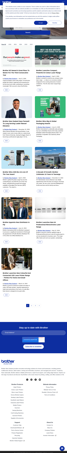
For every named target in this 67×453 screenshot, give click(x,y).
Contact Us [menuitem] (50, 425)
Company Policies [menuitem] (50, 430)
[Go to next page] (39, 305)
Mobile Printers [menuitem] (17, 405)
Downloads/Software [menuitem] (16, 427)
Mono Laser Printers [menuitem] (17, 392)
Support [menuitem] (17, 422)
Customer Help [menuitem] (17, 425)
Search (27, 32)
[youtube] (40, 380)
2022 (31, 44)
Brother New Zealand (10, 78)
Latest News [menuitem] (49, 433)
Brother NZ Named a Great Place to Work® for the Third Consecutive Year (16, 73)
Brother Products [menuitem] (17, 384)
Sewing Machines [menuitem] (17, 410)
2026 (9, 44)
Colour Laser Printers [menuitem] (17, 389)
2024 (20, 44)
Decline (55, 23)
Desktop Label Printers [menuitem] (17, 397)
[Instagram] (31, 380)
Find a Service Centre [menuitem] (17, 430)
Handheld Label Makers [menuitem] (17, 400)
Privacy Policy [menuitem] (50, 387)
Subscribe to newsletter (33, 346)
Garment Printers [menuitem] (17, 415)
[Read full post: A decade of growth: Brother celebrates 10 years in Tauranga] (50, 158)
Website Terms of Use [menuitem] (50, 389)
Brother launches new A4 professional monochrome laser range (48, 224)
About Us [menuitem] (50, 422)
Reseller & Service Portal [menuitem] (49, 392)
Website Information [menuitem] (49, 384)
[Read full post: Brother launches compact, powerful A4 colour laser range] (50, 56)
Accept (41, 23)
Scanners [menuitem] (17, 408)
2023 (26, 44)
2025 (15, 44)
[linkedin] (27, 380)
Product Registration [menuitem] (17, 433)
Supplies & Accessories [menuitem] (17, 418)
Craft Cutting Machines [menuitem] (17, 413)
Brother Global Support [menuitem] (16, 440)
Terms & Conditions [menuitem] (49, 395)
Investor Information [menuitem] (48, 435)
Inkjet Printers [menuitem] (17, 387)
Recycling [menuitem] (17, 435)
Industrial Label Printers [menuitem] (17, 402)
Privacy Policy (55, 13)
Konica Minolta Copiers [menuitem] (17, 395)
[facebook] (36, 380)
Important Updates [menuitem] (17, 438)
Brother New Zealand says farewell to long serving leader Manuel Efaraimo (16, 123)
